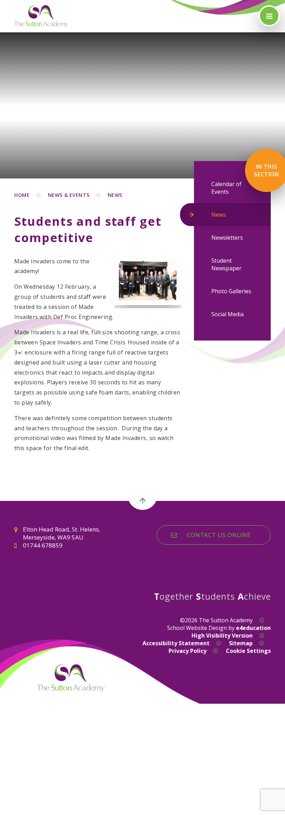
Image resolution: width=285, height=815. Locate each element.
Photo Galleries (231, 291)
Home (22, 195)
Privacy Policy (187, 651)
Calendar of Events (226, 187)
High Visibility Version (222, 635)
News (115, 195)
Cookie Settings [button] (248, 651)
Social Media (227, 314)
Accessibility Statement (176, 643)
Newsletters (227, 237)
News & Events (68, 195)
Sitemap (241, 643)
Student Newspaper (226, 264)
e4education (253, 628)
